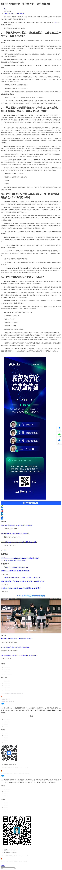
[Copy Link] (31, 516)
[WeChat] (31, 506)
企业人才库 (6, 721)
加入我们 (6, 737)
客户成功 (6, 726)
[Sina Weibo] (31, 511)
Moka (5, 8)
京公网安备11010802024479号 (7, 701)
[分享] (31, 518)
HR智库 (5, 13)
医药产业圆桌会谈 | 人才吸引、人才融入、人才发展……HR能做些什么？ (23, 581)
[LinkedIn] (31, 513)
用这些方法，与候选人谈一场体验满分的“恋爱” (15, 571)
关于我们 (6, 733)
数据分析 (6, 724)
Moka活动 (11, 13)
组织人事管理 (7, 687)
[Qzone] (31, 508)
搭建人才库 (6, 671)
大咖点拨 (16, 13)
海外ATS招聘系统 (8, 674)
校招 (55, 22)
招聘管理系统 (7, 667)
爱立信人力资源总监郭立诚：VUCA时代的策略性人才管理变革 (16, 525)
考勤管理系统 (7, 690)
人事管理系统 (7, 681)
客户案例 (6, 735)
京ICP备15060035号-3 (5, 699)
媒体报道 (6, 740)
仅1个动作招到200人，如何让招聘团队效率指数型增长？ (15, 533)
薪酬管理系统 (7, 685)
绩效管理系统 (7, 683)
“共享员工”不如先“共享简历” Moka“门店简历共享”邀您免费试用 (20, 588)
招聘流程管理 (7, 669)
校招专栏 (22, 13)
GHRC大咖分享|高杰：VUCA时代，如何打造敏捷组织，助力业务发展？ (19, 542)
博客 (5, 742)
